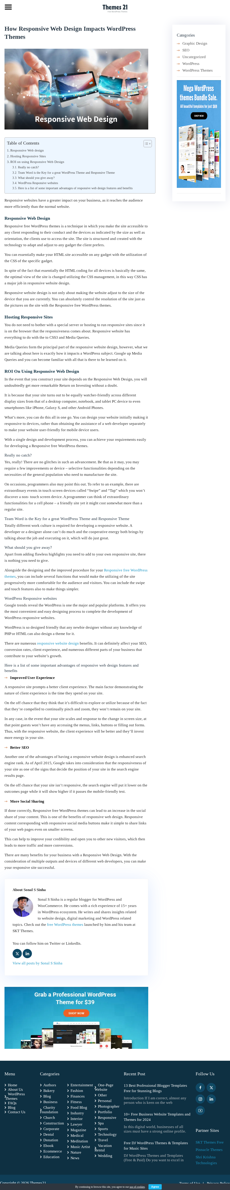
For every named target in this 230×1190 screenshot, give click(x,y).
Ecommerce (52, 1151)
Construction (53, 1123)
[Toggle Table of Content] (145, 143)
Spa (101, 1123)
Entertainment (82, 1085)
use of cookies (137, 1186)
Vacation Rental (103, 1148)
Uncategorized (194, 57)
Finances (78, 1096)
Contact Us (16, 1112)
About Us (15, 1089)
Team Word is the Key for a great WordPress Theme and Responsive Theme (66, 172)
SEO (185, 50)
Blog (11, 1107)
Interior (77, 1119)
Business (50, 1102)
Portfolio (105, 1112)
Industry (77, 1113)
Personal (105, 1101)
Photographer (108, 1106)
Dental (48, 1134)
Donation (50, 1140)
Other (102, 1095)
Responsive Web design (27, 150)
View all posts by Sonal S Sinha (37, 963)
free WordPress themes (65, 924)
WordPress (190, 63)
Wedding (105, 1156)
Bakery (49, 1091)
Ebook (48, 1146)
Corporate (51, 1129)
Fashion (77, 1091)
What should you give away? (36, 178)
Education (51, 1157)
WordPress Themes (197, 70)
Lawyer (76, 1124)
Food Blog (79, 1107)
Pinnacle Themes (209, 1150)
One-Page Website (104, 1087)
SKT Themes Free (210, 1142)
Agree (155, 1186)
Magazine (78, 1130)
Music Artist (80, 1147)
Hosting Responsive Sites (28, 156)
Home (12, 1085)
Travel (103, 1140)
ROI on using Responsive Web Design (37, 162)
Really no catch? (28, 167)
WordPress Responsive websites (38, 183)
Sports (103, 1129)
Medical (77, 1135)
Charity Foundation (49, 1109)
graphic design (194, 43)
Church (49, 1117)
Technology (107, 1134)
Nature (76, 1152)
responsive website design (58, 643)
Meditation (79, 1141)
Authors (49, 1085)
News (75, 1158)
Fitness (76, 1102)
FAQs (12, 1103)
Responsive (107, 1117)
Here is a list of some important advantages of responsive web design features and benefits (75, 188)
